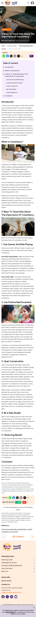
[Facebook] (3, 596)
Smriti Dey (11, 40)
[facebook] (7, 56)
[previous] (3, 536)
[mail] (14, 56)
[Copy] (18, 56)
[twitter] (11, 56)
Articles (3, 49)
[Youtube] (15, 596)
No (24, 502)
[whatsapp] (3, 56)
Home (3, 46)
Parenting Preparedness (26, 46)
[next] (32, 536)
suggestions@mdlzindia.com (11, 592)
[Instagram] (11, 596)
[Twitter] (7, 596)
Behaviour (7, 29)
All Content (18, 536)
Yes (19, 502)
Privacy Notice (10, 612)
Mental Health (6, 581)
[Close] (34, 608)
